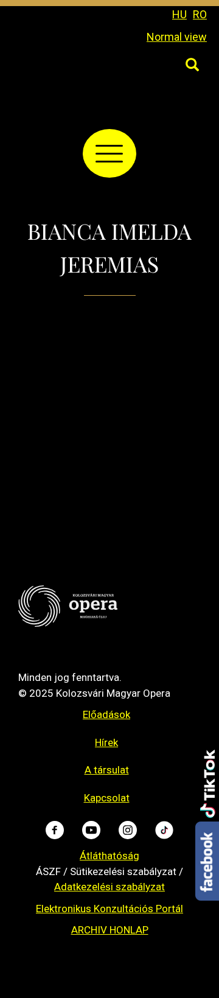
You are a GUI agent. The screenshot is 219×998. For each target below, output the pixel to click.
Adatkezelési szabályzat (109, 887)
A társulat (107, 770)
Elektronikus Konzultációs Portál (109, 908)
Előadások (106, 714)
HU (179, 14)
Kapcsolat (107, 798)
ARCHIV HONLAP (109, 930)
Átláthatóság (109, 856)
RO (200, 14)
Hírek (106, 742)
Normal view (177, 36)
